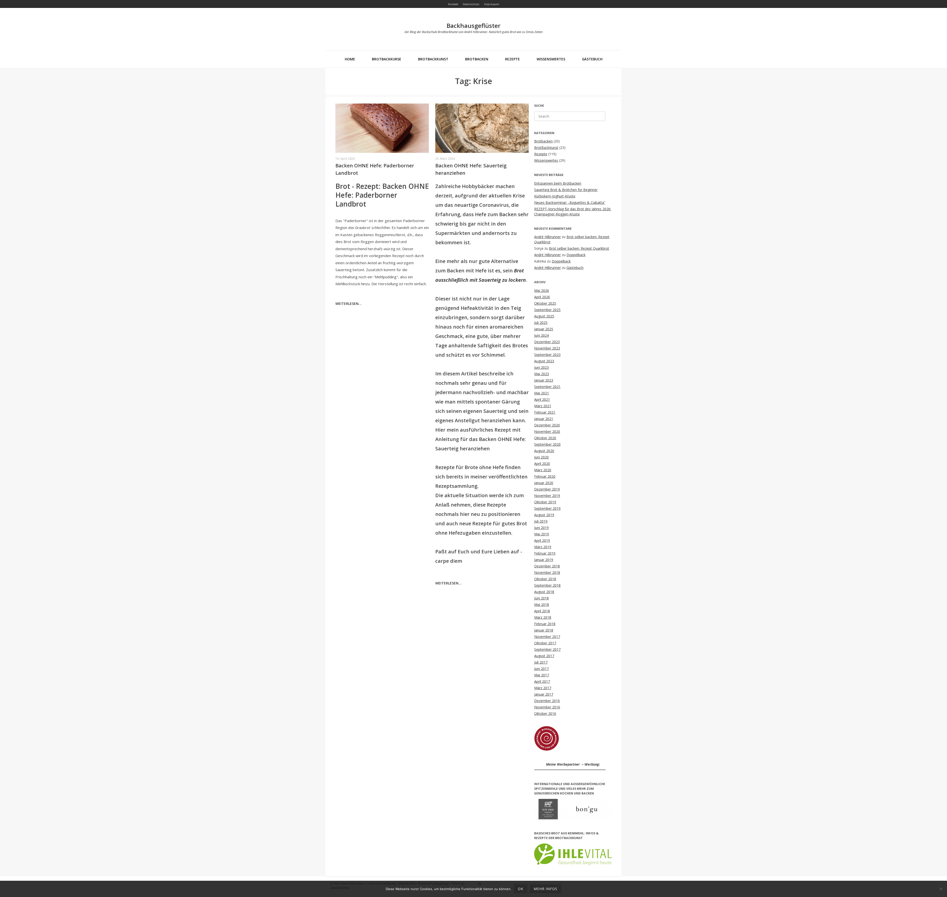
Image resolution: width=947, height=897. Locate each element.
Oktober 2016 (545, 713)
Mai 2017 (541, 675)
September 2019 (547, 508)
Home (350, 59)
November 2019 (547, 495)
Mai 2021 (541, 393)
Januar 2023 (543, 380)
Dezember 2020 (547, 425)
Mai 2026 (541, 290)
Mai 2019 (541, 534)
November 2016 (547, 707)
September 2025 (547, 309)
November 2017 (547, 636)
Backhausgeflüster (473, 25)
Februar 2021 (544, 412)
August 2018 (544, 591)
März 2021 (542, 406)
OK (520, 888)
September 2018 (547, 585)
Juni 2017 (541, 668)
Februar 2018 (544, 623)
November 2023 (547, 348)
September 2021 (547, 386)
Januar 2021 (543, 418)
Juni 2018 (541, 598)
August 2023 (544, 361)
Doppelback (575, 254)
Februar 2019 (544, 553)
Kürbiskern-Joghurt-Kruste (554, 196)
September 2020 (547, 444)
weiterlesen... (348, 303)
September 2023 (547, 354)
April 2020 (542, 463)
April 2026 (542, 297)
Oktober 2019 (545, 502)
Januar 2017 (543, 694)
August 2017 (544, 655)
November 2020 (547, 431)
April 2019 (542, 540)
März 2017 (542, 688)
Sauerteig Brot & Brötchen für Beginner (566, 189)
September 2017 (547, 649)
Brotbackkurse (386, 59)
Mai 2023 (541, 373)
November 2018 (547, 572)
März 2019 (542, 547)
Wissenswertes (551, 59)
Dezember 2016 (547, 700)
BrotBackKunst (433, 59)
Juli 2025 (540, 322)
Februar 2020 (544, 476)
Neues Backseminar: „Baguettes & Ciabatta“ (569, 202)
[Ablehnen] (940, 888)
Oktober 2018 (545, 579)
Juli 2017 (540, 662)
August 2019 (544, 514)
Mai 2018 (541, 604)
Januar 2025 (543, 329)
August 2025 (544, 316)
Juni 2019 (541, 527)
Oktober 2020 (545, 438)
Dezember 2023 (547, 341)
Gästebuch (592, 59)
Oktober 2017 (545, 643)
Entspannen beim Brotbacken (557, 183)
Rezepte (512, 59)
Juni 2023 (541, 367)
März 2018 (542, 617)
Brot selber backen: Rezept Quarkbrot (579, 248)
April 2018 (542, 611)
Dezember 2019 (547, 489)
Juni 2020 (541, 457)
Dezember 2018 (547, 566)
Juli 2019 (540, 521)
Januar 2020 (543, 482)
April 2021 (542, 399)
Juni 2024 (541, 335)
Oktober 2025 (545, 303)
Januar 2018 (543, 630)
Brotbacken (476, 59)
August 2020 (544, 450)
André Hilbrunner (547, 236)
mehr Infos (545, 888)
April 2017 (542, 681)
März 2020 (542, 470)
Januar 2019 (543, 559)
